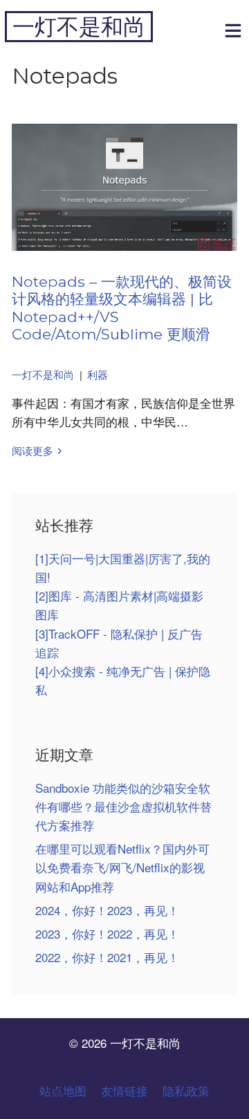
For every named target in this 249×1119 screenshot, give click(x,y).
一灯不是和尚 (78, 26)
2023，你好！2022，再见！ (107, 933)
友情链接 (124, 1090)
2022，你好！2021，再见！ (107, 957)
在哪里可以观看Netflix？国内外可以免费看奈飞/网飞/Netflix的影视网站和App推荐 (122, 867)
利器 (97, 374)
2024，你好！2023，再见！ (107, 910)
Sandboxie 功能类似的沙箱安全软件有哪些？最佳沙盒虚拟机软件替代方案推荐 (123, 806)
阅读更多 (32, 450)
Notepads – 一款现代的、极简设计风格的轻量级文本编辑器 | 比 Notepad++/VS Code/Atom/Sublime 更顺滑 (122, 308)
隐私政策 (186, 1090)
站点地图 (62, 1090)
